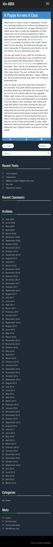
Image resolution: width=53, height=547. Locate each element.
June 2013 (10, 432)
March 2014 (11, 400)
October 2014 (12, 376)
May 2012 (10, 475)
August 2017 (11, 294)
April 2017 (10, 304)
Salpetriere (11, 177)
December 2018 (13, 269)
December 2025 (13, 237)
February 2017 (12, 311)
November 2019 (13, 247)
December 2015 (13, 340)
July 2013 (10, 429)
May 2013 (10, 436)
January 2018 (12, 276)
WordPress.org (12, 528)
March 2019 (11, 265)
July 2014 (10, 386)
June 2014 (10, 390)
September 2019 (13, 254)
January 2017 (12, 315)
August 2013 (11, 425)
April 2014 (10, 397)
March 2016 (11, 336)
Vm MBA (8, 4)
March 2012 (11, 482)
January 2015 (12, 365)
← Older (8, 145)
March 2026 (11, 233)
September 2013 (13, 422)
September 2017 (13, 290)
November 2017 (13, 283)
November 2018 (13, 272)
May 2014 (10, 393)
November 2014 (13, 372)
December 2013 (13, 411)
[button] (26, 139)
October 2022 (12, 244)
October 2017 (12, 286)
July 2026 (10, 219)
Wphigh (48, 543)
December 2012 (13, 454)
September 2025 (13, 240)
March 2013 (11, 443)
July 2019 (10, 261)
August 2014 (11, 383)
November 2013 (13, 415)
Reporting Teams (13, 187)
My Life (9, 184)
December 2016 (13, 319)
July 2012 (10, 468)
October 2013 (12, 418)
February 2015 (12, 361)
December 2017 (13, 279)
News (8, 500)
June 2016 (10, 329)
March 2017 (11, 308)
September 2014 (13, 379)
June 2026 (10, 222)
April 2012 (10, 479)
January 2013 (12, 450)
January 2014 (12, 408)
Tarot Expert (11, 173)
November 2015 (13, 343)
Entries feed (11, 521)
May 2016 (10, 333)
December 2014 (13, 368)
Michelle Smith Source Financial (18, 63)
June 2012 (10, 472)
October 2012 (12, 461)
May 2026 (10, 226)
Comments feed (13, 525)
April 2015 (10, 354)
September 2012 (13, 465)
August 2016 (11, 326)
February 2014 (12, 404)
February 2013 (12, 447)
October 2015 (12, 347)
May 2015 (10, 351)
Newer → (44, 145)
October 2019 (12, 251)
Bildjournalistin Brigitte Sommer (20, 180)
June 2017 (10, 301)
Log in (8, 517)
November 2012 (13, 458)
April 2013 (10, 440)
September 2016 (13, 322)
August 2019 (11, 258)
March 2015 (11, 358)
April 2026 (10, 229)
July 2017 (10, 297)
